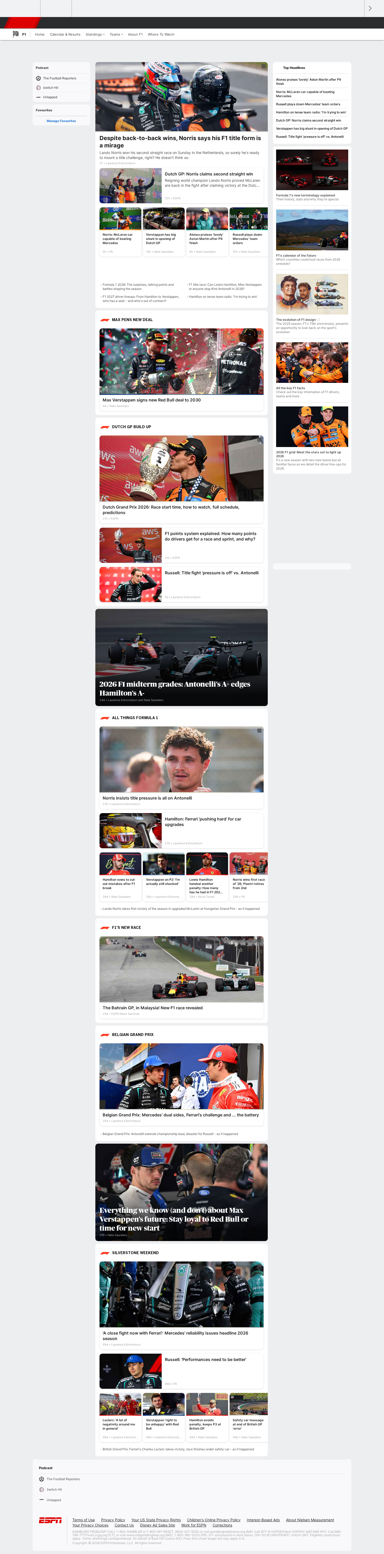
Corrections (222, 1525)
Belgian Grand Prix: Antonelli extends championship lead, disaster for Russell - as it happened (170, 1134)
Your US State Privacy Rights (156, 1520)
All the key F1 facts (290, 388)
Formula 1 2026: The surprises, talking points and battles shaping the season (138, 287)
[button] (358, 23)
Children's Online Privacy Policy (214, 1520)
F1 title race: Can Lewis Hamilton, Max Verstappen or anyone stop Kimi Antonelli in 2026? (225, 287)
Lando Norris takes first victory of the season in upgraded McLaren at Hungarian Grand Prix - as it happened (181, 909)
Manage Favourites (61, 121)
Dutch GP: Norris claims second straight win (308, 120)
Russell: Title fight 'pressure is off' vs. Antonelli (310, 137)
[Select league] (25, 9)
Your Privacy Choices (90, 1525)
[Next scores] (369, 8)
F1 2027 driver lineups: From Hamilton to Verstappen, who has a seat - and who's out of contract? (141, 299)
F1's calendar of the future (296, 255)
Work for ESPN (193, 1525)
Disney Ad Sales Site (157, 1525)
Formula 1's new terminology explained (305, 195)
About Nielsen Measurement (310, 1520)
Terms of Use (83, 1520)
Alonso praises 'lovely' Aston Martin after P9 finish (308, 82)
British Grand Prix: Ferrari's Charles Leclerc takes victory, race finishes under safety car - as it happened (178, 1449)
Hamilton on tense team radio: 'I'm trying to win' (223, 297)
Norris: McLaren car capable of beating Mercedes (305, 94)
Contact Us (124, 1525)
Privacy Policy (113, 1520)
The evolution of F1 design (296, 320)
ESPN (23, 23)
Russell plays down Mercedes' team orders (308, 104)
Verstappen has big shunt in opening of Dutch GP (312, 128)
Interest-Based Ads (263, 1520)
